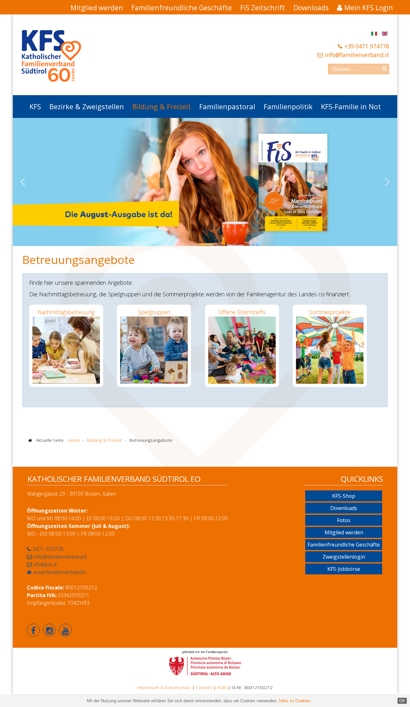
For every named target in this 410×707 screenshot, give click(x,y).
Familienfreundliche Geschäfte (181, 7)
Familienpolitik (288, 106)
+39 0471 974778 (366, 46)
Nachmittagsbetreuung (65, 312)
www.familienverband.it (60, 572)
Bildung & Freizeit (161, 106)
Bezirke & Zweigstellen (86, 106)
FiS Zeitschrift (262, 7)
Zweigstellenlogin (344, 556)
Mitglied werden (96, 7)
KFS (35, 106)
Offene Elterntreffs (242, 312)
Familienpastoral (227, 106)
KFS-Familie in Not (351, 106)
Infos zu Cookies (294, 700)
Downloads (311, 7)
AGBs (222, 687)
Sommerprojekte (329, 312)
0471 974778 (48, 549)
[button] (23, 182)
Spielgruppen (154, 312)
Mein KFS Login (368, 7)
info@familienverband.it (357, 55)
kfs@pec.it (45, 564)
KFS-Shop (343, 495)
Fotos (343, 520)
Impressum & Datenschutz (164, 687)
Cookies (204, 687)
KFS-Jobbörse (343, 568)
